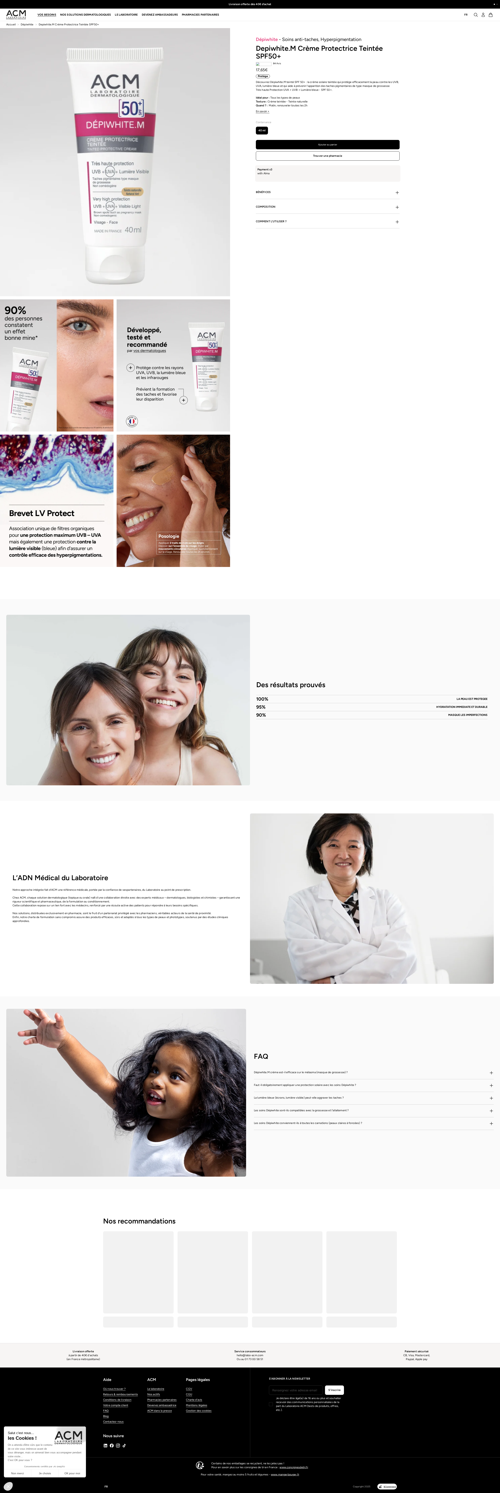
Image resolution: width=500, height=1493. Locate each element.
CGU (189, 1394)
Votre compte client (115, 1405)
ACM (151, 1379)
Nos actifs (153, 1394)
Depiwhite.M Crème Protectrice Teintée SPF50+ (69, 24)
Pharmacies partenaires (200, 14)
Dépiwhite (27, 24)
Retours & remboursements (120, 1394)
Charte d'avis (194, 1399)
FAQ (106, 1410)
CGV (189, 1389)
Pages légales (198, 1379)
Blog (106, 1416)
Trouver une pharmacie (327, 155)
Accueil (11, 24)
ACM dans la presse (159, 1410)
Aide (107, 1379)
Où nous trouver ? (114, 1389)
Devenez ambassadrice (161, 1405)
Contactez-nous (113, 1421)
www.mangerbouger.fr (285, 1474)
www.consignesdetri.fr (293, 1467)
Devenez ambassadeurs (160, 14)
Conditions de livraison (117, 1399)
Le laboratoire (155, 1389)
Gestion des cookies (199, 1410)
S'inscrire (334, 1390)
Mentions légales (196, 1405)
